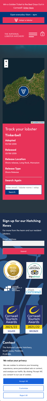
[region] (23, 378)
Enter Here (29, 7)
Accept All (23, 381)
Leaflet (35, 122)
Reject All (23, 395)
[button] (23, 91)
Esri (42, 122)
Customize (23, 388)
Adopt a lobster (25, 20)
